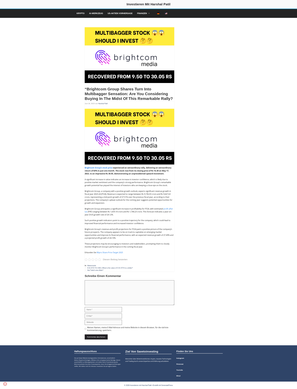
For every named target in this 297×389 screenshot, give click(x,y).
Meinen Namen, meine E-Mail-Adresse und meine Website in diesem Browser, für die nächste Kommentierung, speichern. (127, 329)
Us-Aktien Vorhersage (120, 13)
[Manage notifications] (5, 384)
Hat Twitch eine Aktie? (95, 270)
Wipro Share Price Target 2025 (110, 252)
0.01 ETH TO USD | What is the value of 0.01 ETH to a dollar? (110, 268)
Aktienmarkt (91, 265)
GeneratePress (167, 385)
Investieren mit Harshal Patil (148, 4)
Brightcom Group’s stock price (98, 167)
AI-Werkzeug (96, 13)
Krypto (80, 13)
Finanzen (142, 13)
